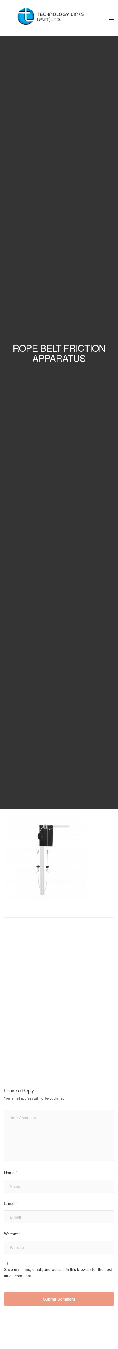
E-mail (11, 1203)
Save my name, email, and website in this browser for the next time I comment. (58, 1272)
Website (12, 1234)
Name (10, 1172)
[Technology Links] (52, 17)
